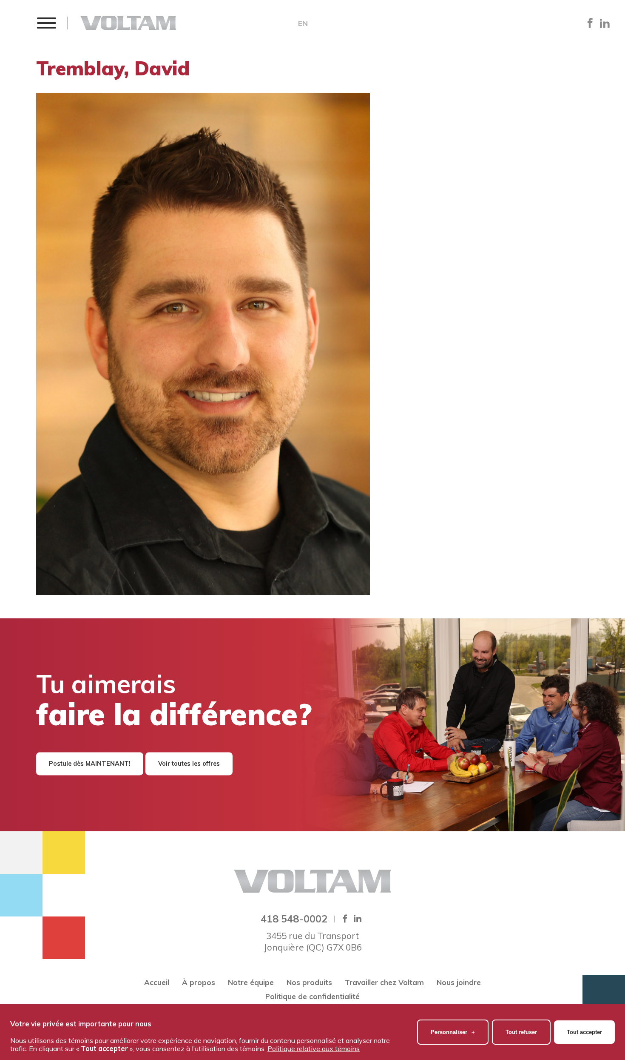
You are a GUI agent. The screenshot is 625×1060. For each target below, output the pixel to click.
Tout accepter (584, 1032)
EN (303, 23)
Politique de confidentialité (312, 996)
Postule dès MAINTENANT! (90, 763)
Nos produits (309, 982)
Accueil (156, 982)
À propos (198, 982)
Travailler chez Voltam (384, 982)
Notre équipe (251, 982)
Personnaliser (453, 1032)
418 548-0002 (294, 918)
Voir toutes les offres (189, 763)
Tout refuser (521, 1032)
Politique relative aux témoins (313, 1048)
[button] (46, 23)
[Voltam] (128, 23)
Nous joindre (459, 982)
